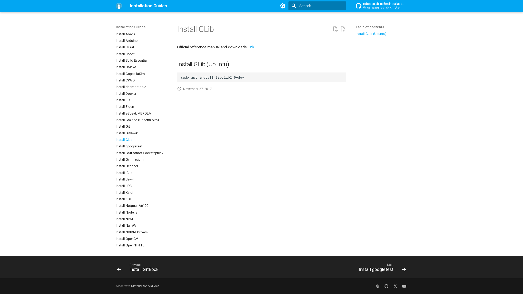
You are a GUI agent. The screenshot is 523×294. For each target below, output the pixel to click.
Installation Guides (130, 27)
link (251, 47)
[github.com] (386, 286)
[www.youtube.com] (404, 286)
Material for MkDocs (145, 286)
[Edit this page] (343, 29)
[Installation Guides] (119, 6)
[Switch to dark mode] (282, 6)
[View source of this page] (335, 29)
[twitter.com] (395, 286)
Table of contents (370, 27)
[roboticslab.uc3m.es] (378, 286)
